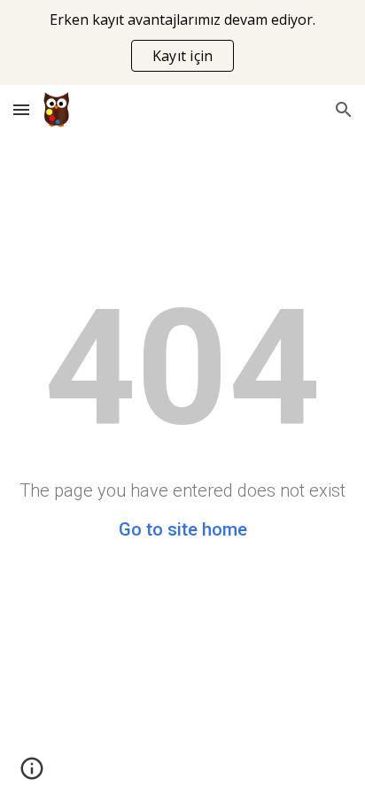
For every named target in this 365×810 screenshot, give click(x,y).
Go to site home (183, 529)
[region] (182, 42)
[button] (21, 109)
